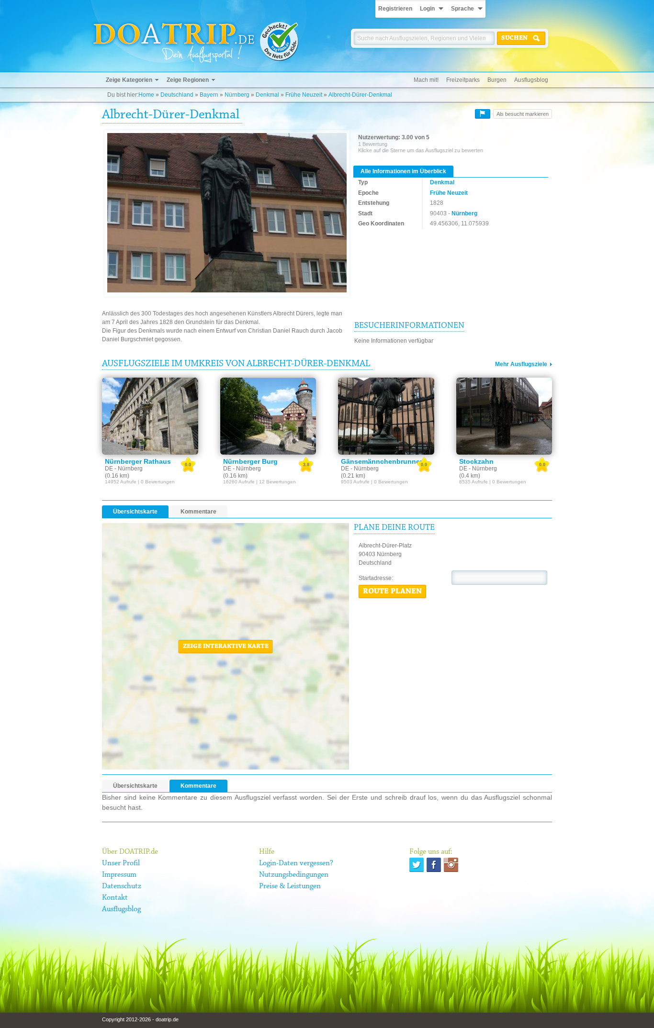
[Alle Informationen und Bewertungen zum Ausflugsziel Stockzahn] (504, 416)
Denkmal (267, 94)
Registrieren (395, 8)
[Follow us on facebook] (434, 865)
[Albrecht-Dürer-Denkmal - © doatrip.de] (227, 213)
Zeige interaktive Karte (226, 646)
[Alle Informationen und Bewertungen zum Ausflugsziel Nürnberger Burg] (268, 416)
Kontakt (115, 898)
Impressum (119, 875)
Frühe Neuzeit (303, 94)
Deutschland (176, 94)
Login (427, 8)
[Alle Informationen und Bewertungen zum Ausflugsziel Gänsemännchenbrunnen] (386, 416)
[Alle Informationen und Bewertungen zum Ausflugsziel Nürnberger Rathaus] (150, 416)
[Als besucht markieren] (482, 114)
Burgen (497, 80)
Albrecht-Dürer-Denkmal (360, 94)
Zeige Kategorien (129, 80)
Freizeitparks (463, 80)
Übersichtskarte (135, 511)
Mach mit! (426, 80)
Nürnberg (237, 94)
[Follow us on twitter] (416, 865)
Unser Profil (121, 863)
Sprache (462, 8)
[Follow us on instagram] (451, 865)
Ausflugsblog (531, 80)
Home (146, 94)
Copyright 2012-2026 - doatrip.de (140, 1019)
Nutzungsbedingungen (293, 875)
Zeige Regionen (188, 80)
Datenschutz (121, 886)
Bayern (209, 94)
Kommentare (198, 511)
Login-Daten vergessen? (296, 863)
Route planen (392, 591)
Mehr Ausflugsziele (521, 364)
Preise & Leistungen (290, 886)
